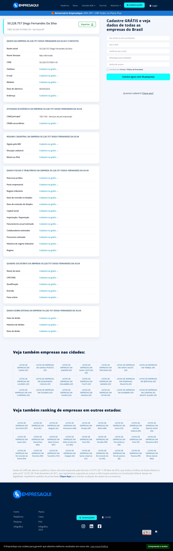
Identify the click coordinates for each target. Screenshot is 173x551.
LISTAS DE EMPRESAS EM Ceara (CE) (119, 425)
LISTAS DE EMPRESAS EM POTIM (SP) (106, 392)
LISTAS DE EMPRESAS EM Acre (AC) (38, 425)
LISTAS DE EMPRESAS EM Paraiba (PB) (102, 439)
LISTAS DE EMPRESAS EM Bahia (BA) (102, 425)
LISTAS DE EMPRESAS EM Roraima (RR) (38, 453)
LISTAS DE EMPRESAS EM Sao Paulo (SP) (22, 425)
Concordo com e (126, 70)
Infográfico (18, 526)
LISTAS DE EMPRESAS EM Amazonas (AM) (69, 425)
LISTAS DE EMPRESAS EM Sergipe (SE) (70, 453)
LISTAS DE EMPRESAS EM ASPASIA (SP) (86, 392)
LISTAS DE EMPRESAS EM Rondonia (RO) (152, 439)
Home (16, 511)
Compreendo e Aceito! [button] (158, 546)
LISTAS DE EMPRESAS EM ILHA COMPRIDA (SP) (23, 392)
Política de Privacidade (135, 69)
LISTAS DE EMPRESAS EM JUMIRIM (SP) (66, 367)
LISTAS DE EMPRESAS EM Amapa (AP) (86, 425)
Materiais (115, 5)
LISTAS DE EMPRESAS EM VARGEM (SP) (106, 381)
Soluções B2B (88, 5)
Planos (75, 5)
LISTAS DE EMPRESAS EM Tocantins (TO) (53, 453)
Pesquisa (18, 521)
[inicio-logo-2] (25, 5)
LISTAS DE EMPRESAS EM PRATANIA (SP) (106, 367)
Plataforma (65, 5)
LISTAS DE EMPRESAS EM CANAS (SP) (23, 367)
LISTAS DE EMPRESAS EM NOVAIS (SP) (66, 392)
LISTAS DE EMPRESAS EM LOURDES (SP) (23, 381)
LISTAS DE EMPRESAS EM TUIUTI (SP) (86, 381)
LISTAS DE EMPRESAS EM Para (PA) (86, 439)
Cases (41, 516)
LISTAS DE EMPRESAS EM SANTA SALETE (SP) (126, 367)
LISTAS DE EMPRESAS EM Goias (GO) (22, 439)
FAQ (40, 521)
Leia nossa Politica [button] (99, 546)
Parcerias (103, 5)
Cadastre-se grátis (47, 69)
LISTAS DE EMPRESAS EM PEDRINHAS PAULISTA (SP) (126, 381)
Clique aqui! (147, 93)
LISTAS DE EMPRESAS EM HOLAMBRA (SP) (66, 381)
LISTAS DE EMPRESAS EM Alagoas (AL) (53, 425)
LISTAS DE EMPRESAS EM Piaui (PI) (136, 439)
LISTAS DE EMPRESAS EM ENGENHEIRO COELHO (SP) (45, 381)
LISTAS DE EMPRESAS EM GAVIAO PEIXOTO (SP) (45, 367)
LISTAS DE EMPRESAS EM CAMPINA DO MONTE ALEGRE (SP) (148, 392)
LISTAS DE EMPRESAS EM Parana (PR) (136, 453)
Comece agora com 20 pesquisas (138, 76)
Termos (122, 69)
